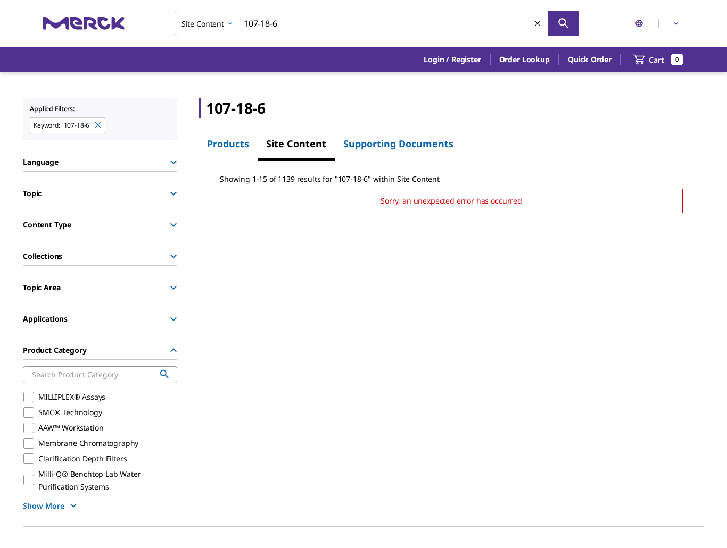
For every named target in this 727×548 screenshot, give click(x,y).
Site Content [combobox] (202, 24)
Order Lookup (524, 59)
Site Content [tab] (296, 143)
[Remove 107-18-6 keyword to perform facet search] (98, 125)
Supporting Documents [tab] (398, 143)
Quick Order (590, 59)
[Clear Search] (538, 24)
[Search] (563, 23)
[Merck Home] (84, 23)
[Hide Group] (173, 350)
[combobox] (377, 23)
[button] (452, 59)
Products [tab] (228, 143)
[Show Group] (173, 162)
